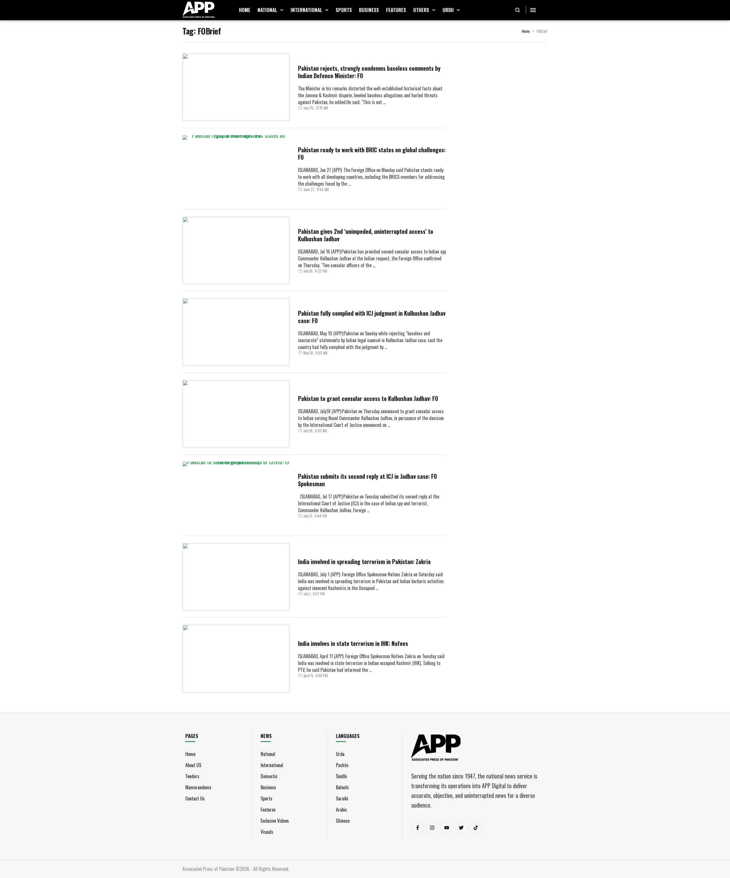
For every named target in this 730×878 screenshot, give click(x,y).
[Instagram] (432, 827)
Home (526, 31)
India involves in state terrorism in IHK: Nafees (353, 643)
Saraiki (342, 798)
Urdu (340, 754)
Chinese (343, 820)
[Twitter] (461, 827)
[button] (281, 10)
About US (193, 765)
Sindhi (341, 776)
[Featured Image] (235, 87)
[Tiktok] (476, 827)
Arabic (341, 809)
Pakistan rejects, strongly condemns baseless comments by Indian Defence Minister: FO (369, 72)
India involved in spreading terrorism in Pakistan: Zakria (364, 561)
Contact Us (195, 798)
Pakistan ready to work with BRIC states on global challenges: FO (371, 153)
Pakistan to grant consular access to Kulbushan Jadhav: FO (368, 398)
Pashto (342, 765)
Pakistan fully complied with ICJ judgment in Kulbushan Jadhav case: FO (371, 317)
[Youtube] (446, 827)
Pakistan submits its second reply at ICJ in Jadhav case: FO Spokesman (367, 480)
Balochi (342, 787)
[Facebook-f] (417, 827)
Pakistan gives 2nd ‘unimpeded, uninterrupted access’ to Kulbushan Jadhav (365, 235)
